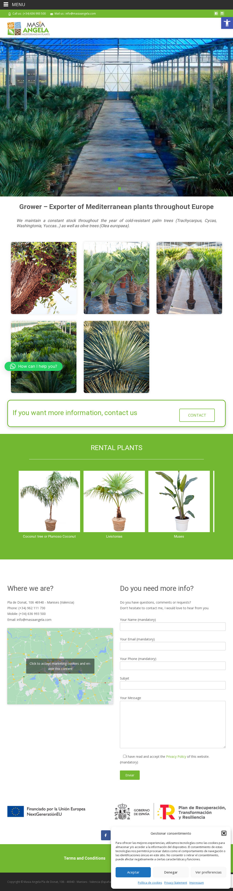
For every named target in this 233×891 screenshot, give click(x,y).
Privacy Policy (176, 756)
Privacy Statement (175, 883)
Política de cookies (150, 883)
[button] (227, 23)
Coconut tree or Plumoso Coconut (49, 536)
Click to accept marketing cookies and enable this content (60, 666)
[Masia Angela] (25, 27)
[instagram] (222, 15)
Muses (179, 536)
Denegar (171, 872)
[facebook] (216, 15)
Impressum (196, 883)
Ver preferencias (208, 872)
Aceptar (133, 872)
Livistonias (114, 536)
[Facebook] (106, 835)
